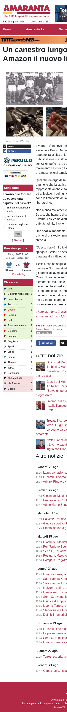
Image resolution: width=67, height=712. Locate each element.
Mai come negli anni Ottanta (17, 226)
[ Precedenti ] (18, 274)
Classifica (11, 282)
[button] (18, 234)
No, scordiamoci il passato (16, 218)
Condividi (47, 342)
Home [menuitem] (7, 29)
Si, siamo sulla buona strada (18, 209)
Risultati (18, 240)
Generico (51, 325)
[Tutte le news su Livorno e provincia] (27, 11)
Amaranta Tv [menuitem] (35, 29)
